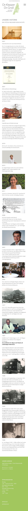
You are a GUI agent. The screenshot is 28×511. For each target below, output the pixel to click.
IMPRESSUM (4, 501)
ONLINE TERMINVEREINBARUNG (14, 0)
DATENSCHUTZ (5, 504)
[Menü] (24, 4)
